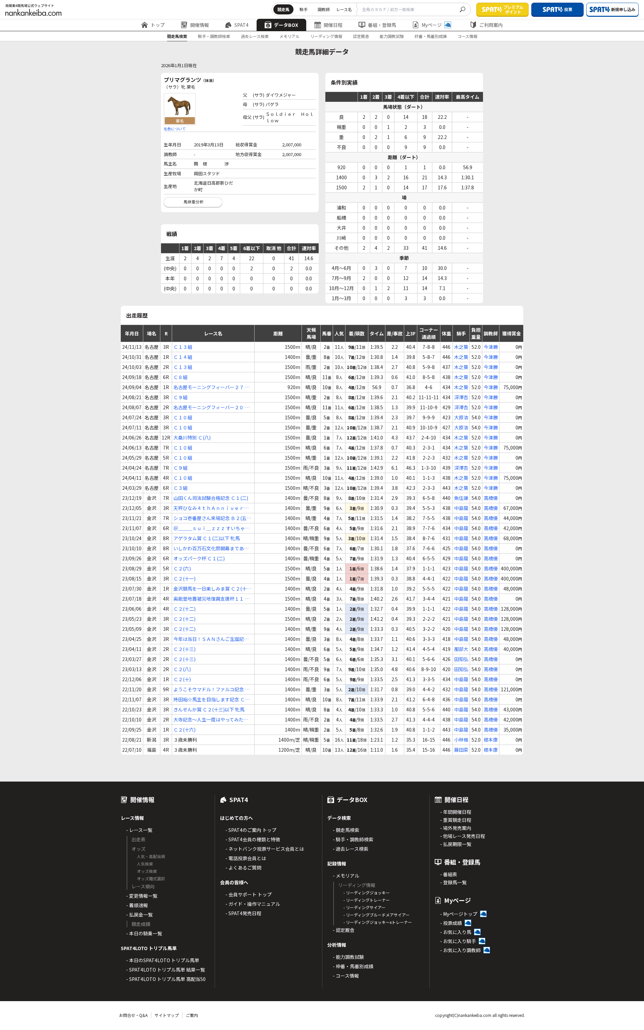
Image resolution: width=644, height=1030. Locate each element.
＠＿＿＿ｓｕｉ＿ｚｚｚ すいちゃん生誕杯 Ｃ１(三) (211, 528)
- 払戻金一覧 (139, 914)
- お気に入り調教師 (460, 950)
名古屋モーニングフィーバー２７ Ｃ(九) (211, 387)
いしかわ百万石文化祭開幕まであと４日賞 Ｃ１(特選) (211, 548)
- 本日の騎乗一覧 (144, 933)
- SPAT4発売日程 (243, 913)
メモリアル (289, 36)
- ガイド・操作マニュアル (252, 903)
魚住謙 (461, 498)
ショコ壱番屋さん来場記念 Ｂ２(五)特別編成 (210, 518)
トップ (158, 24)
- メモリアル (346, 875)
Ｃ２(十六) (184, 729)
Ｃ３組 (180, 487)
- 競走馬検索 (346, 830)
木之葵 (461, 346)
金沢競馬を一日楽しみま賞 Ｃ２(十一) (210, 588)
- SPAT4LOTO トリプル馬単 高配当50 (166, 979)
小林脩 (461, 739)
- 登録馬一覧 (453, 882)
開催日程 (333, 24)
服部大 (461, 649)
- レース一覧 (139, 830)
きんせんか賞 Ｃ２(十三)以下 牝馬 (209, 709)
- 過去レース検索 (350, 848)
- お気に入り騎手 (458, 941)
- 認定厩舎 (344, 930)
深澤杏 (461, 397)
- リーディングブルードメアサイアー (376, 915)
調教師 (324, 9)
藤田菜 (461, 749)
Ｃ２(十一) (184, 578)
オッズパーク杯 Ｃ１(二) (199, 558)
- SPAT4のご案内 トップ (250, 830)
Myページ (432, 24)
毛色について (175, 128)
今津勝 (491, 346)
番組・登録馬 (382, 24)
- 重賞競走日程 (455, 819)
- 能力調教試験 (348, 956)
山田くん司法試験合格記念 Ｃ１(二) (210, 498)
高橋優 (491, 498)
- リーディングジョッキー (366, 892)
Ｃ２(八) (182, 669)
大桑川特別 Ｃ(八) (192, 437)
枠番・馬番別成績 (431, 36)
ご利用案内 (491, 24)
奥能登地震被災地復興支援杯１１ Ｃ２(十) (211, 598)
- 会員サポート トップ (248, 894)
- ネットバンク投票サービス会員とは (264, 848)
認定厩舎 (361, 36)
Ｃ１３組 (182, 346)
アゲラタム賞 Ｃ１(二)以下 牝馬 (206, 538)
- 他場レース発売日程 (462, 836)
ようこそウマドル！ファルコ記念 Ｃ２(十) (211, 689)
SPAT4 (241, 24)
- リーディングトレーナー (366, 900)
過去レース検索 (255, 36)
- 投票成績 (451, 923)
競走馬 (283, 9)
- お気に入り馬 (455, 932)
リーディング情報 (326, 36)
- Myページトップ (458, 913)
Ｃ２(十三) (184, 649)
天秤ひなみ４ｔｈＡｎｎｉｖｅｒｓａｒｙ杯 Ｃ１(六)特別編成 (211, 508)
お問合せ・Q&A (133, 1015)
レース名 (344, 9)
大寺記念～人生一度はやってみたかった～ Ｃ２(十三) (210, 719)
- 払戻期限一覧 (455, 844)
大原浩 (461, 417)
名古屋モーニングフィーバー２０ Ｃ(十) (211, 407)
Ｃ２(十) (182, 679)
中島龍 (461, 508)
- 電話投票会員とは (245, 858)
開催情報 (199, 24)
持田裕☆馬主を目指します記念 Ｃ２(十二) (211, 699)
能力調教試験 (392, 36)
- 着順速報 (137, 905)
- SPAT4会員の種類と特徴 (252, 839)
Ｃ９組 (180, 397)
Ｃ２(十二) (184, 608)
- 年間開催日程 (455, 811)
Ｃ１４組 (182, 357)
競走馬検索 (177, 36)
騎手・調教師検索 (214, 36)
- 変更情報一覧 (141, 895)
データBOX (286, 24)
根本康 (491, 739)
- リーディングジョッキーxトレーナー (377, 922)
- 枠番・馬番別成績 (353, 966)
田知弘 (461, 659)
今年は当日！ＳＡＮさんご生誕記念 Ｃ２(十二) (211, 639)
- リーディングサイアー (364, 907)
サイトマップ (167, 1015)
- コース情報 (346, 975)
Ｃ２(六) (182, 568)
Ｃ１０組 (182, 417)
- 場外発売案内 (455, 828)
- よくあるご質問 (243, 867)
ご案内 (192, 1015)
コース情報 (467, 36)
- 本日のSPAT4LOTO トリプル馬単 (162, 960)
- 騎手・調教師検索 (353, 839)
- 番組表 (448, 874)
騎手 (304, 9)
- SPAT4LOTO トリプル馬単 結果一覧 (165, 969)
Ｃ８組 (180, 377)
